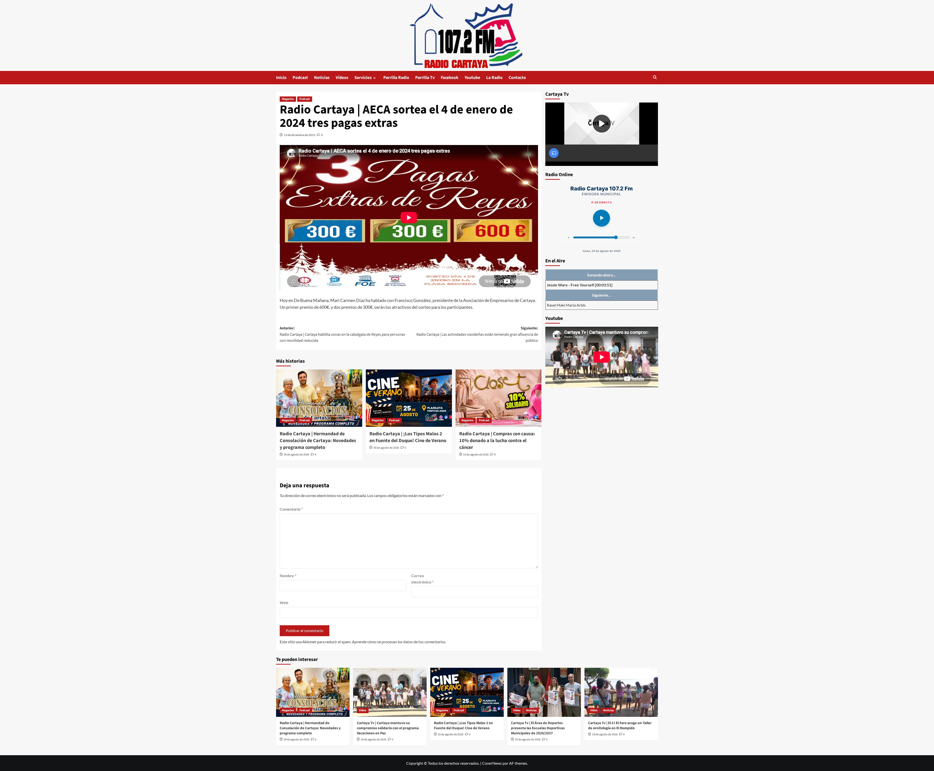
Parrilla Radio (396, 78)
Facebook (449, 78)
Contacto (517, 78)
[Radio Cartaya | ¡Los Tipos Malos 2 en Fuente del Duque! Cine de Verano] (409, 398)
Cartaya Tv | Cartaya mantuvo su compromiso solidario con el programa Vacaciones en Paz (388, 728)
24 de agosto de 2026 (296, 455)
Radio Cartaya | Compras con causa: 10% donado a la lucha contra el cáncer (497, 440)
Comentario (291, 509)
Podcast (300, 78)
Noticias (322, 78)
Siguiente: (477, 334)
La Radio (494, 78)
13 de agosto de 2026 (476, 455)
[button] (655, 77)
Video (362, 710)
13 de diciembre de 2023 (299, 135)
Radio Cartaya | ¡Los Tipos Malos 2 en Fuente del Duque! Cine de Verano (407, 437)
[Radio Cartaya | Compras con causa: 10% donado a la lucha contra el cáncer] (499, 398)
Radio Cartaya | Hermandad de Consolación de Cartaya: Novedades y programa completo (318, 440)
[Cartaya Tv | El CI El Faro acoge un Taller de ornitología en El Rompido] (621, 692)
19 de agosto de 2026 (605, 734)
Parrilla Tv (425, 78)
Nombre (288, 575)
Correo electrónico (422, 578)
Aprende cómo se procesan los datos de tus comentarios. (399, 641)
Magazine (288, 99)
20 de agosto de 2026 (386, 448)
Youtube (472, 78)
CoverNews (492, 763)
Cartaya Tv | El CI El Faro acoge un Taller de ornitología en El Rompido (620, 725)
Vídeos (342, 78)
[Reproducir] (601, 218)
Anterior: (342, 334)
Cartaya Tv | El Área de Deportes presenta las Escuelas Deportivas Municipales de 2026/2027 (538, 728)
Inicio (281, 78)
